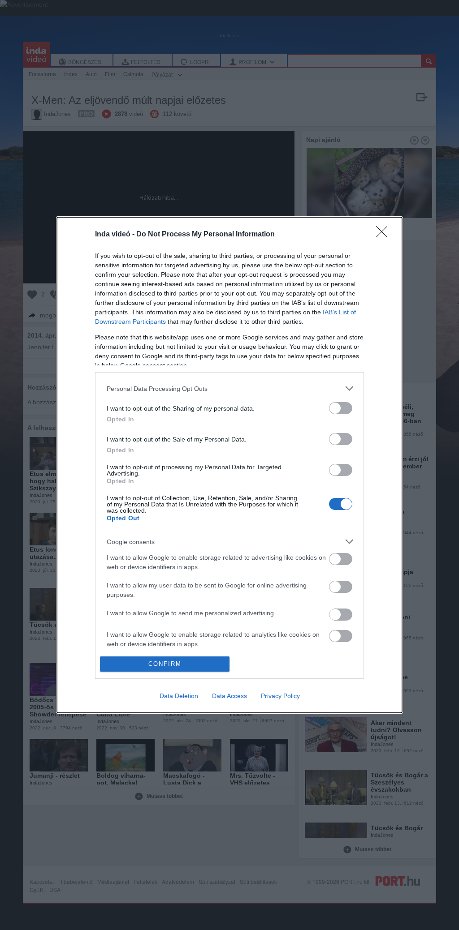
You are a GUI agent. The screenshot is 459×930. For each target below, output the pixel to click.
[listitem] (229, 388)
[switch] (340, 408)
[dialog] (229, 464)
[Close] (384, 234)
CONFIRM (165, 663)
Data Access (229, 695)
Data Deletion (179, 695)
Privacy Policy (280, 695)
